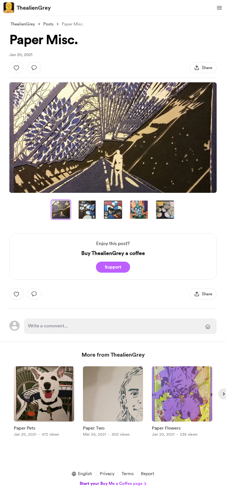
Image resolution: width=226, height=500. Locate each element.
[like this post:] (16, 67)
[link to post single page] (44, 402)
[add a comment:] (34, 67)
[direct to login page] (120, 326)
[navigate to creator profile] (8, 7)
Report (147, 473)
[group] (44, 402)
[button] (219, 7)
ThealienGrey (34, 7)
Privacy (107, 473)
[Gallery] (113, 137)
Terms (128, 473)
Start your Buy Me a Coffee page (111, 483)
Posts (48, 24)
